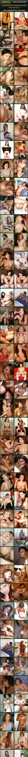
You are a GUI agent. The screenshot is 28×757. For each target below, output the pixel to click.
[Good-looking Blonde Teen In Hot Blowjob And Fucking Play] (7, 353)
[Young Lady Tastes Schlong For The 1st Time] (7, 574)
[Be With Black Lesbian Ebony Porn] (7, 556)
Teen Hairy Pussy (14, 8)
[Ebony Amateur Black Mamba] (21, 666)
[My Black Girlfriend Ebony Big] (7, 648)
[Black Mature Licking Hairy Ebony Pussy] (21, 592)
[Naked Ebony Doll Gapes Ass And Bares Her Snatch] (21, 390)
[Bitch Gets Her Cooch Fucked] (7, 740)
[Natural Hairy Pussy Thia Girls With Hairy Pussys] (21, 703)
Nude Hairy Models (19, 2)
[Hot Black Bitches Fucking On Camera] (21, 463)
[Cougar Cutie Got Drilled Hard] (21, 740)
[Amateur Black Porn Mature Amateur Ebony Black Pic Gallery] (7, 703)
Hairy (6, 2)
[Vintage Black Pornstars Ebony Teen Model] (21, 685)
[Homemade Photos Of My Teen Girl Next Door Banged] (7, 537)
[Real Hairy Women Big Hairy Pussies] (21, 205)
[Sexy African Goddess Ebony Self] (7, 611)
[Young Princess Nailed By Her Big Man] (21, 611)
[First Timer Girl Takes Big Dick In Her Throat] (7, 629)
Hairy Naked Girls (8, 5)
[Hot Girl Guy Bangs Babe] (7, 76)
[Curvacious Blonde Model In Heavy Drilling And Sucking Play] (21, 76)
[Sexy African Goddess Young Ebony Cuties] (7, 666)
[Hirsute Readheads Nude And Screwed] (21, 648)
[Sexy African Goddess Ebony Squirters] (21, 537)
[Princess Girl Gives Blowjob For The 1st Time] (7, 592)
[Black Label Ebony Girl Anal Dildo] (21, 721)
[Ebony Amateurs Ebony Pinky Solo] (21, 297)
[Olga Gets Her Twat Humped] (7, 224)
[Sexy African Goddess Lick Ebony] (21, 574)
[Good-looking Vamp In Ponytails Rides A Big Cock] (7, 242)
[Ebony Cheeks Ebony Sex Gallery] (21, 629)
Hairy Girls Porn (20, 5)
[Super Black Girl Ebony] (21, 556)
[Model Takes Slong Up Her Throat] (7, 371)
